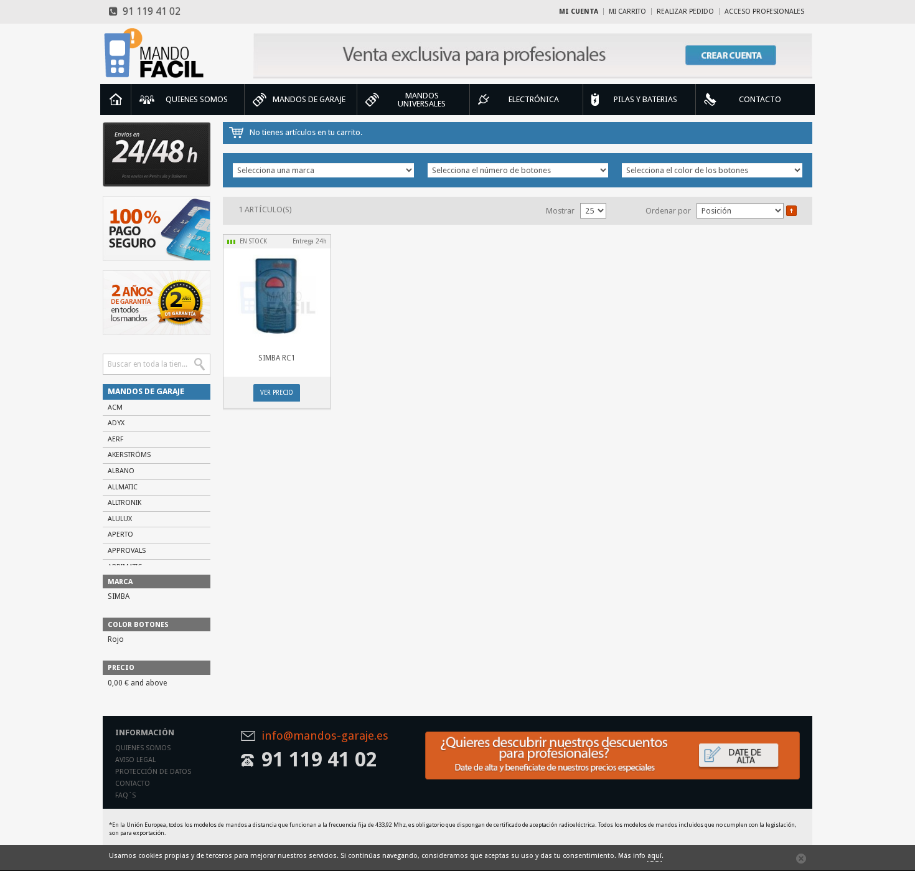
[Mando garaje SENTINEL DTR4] (276, 295)
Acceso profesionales (764, 11)
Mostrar (560, 210)
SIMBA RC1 (277, 358)
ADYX (116, 423)
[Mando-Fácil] (156, 53)
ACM (115, 407)
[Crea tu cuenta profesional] (532, 55)
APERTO (120, 534)
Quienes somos (143, 748)
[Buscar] (200, 364)
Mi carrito (627, 11)
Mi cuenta (578, 11)
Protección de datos (153, 772)
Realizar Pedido (685, 11)
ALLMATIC (123, 487)
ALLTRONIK (124, 503)
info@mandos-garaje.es (324, 736)
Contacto (132, 783)
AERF (115, 439)
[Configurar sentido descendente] (791, 210)
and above (137, 683)
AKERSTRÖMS (129, 455)
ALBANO (121, 471)
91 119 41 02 (149, 11)
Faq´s (125, 795)
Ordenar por (668, 210)
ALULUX (120, 519)
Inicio (115, 99)
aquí (654, 856)
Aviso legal (135, 760)
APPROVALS (127, 551)
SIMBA (118, 596)
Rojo (116, 639)
